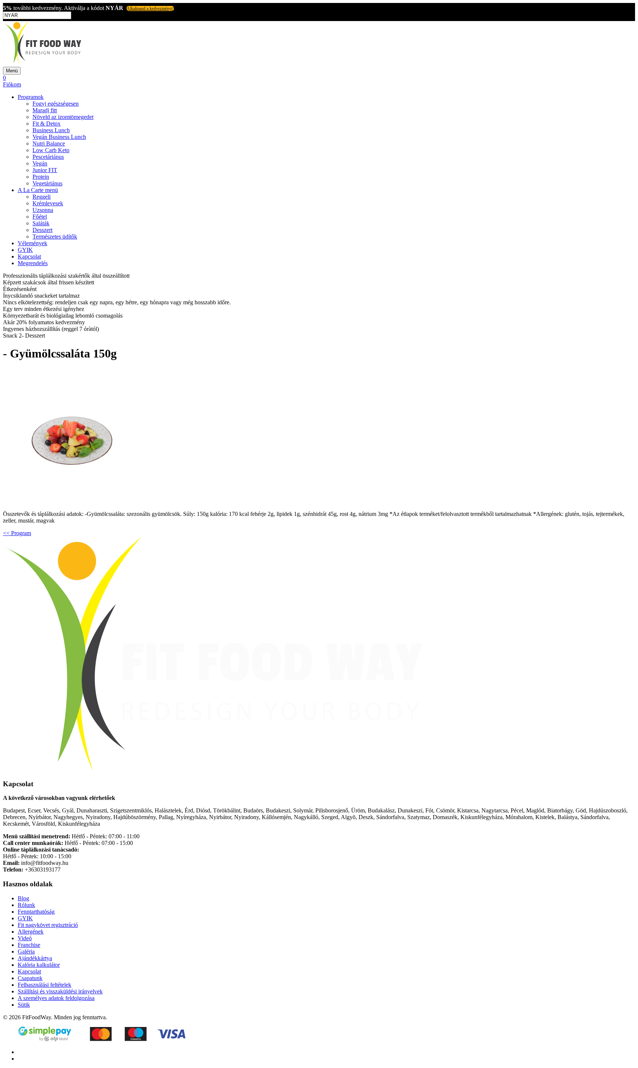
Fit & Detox (46, 123)
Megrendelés (33, 263)
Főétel (39, 216)
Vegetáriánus (47, 183)
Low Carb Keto (50, 150)
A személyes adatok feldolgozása (56, 998)
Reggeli (41, 197)
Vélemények (32, 243)
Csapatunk (30, 978)
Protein (40, 177)
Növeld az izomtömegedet (62, 117)
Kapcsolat (29, 256)
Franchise (29, 945)
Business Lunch (51, 130)
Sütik (24, 1005)
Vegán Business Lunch (59, 137)
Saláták (40, 223)
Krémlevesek (47, 203)
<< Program (17, 533)
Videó (25, 938)
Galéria (26, 951)
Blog (23, 898)
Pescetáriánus (48, 157)
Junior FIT (44, 170)
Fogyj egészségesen (55, 103)
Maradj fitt (44, 110)
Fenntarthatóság (36, 911)
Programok (31, 97)
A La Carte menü (38, 190)
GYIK (25, 250)
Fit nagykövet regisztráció (48, 925)
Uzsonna (42, 210)
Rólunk (26, 905)
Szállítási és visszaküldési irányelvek (60, 991)
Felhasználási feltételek (44, 985)
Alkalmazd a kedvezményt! (150, 8)
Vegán (39, 163)
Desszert (42, 230)
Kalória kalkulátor (39, 965)
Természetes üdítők (54, 236)
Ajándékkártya (35, 958)
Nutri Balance (48, 143)
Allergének (31, 931)
